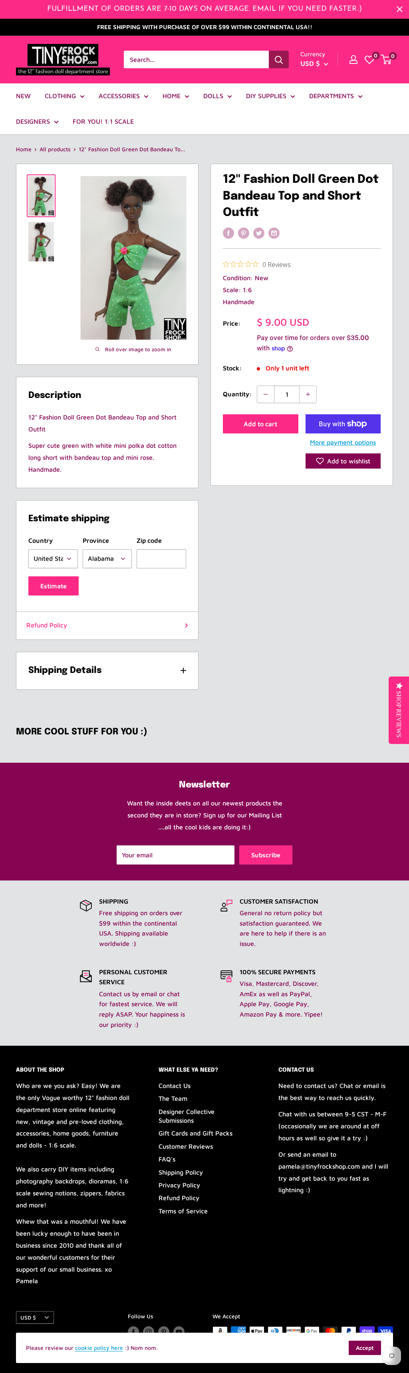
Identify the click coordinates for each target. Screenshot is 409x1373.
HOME (172, 95)
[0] (369, 59)
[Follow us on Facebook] (133, 1332)
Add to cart (260, 423)
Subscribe (265, 855)
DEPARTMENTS (331, 95)
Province (96, 540)
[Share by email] (274, 233)
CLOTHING (60, 95)
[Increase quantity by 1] (308, 394)
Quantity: (237, 394)
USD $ (28, 1317)
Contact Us (175, 1085)
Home (24, 149)
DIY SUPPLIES (266, 95)
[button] (343, 461)
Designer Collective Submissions (186, 1116)
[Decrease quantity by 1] (265, 394)
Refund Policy (46, 625)
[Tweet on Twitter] (258, 233)
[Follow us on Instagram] (148, 1332)
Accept (365, 1347)
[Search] (279, 59)
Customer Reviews (186, 1146)
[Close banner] (399, 9)
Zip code (149, 540)
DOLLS (213, 95)
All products (55, 149)
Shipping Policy (181, 1172)
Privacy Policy (179, 1185)
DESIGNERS (33, 121)
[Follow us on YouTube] (179, 1332)
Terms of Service (183, 1211)
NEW (23, 95)
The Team (173, 1098)
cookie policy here (99, 1347)
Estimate (53, 586)
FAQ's (167, 1159)
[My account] (353, 59)
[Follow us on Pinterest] (163, 1332)
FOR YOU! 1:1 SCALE (103, 121)
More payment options (343, 442)
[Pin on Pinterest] (243, 233)
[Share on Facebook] (228, 233)
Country (40, 540)
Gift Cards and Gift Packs (195, 1133)
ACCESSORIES (119, 95)
